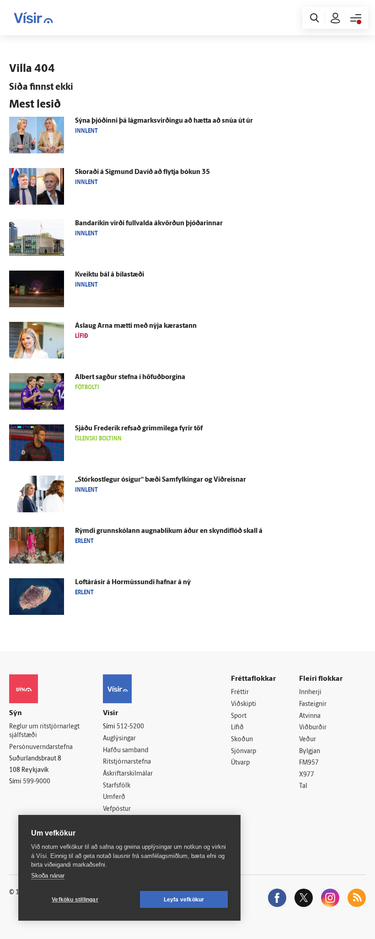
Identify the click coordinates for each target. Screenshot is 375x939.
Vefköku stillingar (75, 899)
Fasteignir (313, 704)
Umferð (114, 797)
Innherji (310, 692)
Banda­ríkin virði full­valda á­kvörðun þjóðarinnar (149, 223)
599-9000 (36, 781)
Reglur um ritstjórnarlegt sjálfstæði (44, 731)
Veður (307, 739)
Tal (303, 786)
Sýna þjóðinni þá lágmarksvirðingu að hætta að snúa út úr (164, 121)
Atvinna (310, 716)
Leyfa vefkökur (184, 899)
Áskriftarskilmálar (128, 774)
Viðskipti (243, 704)
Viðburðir (313, 727)
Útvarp (240, 763)
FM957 (309, 763)
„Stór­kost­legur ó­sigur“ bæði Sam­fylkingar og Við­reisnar (160, 480)
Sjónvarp (243, 751)
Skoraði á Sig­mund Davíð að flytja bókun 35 (142, 172)
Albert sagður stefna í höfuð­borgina (130, 377)
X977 (306, 774)
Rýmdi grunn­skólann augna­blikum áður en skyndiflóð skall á (168, 531)
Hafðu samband (125, 750)
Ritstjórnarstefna (127, 762)
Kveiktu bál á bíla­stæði (109, 274)
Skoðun (242, 739)
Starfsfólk (116, 785)
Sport (238, 716)
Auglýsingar (119, 738)
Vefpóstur (117, 809)
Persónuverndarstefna (41, 747)
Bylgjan (309, 751)
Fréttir (240, 692)
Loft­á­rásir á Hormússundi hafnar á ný (133, 582)
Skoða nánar (47, 875)
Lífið (237, 727)
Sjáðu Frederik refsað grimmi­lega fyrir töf (139, 428)
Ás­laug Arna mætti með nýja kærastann (136, 326)
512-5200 (130, 726)
